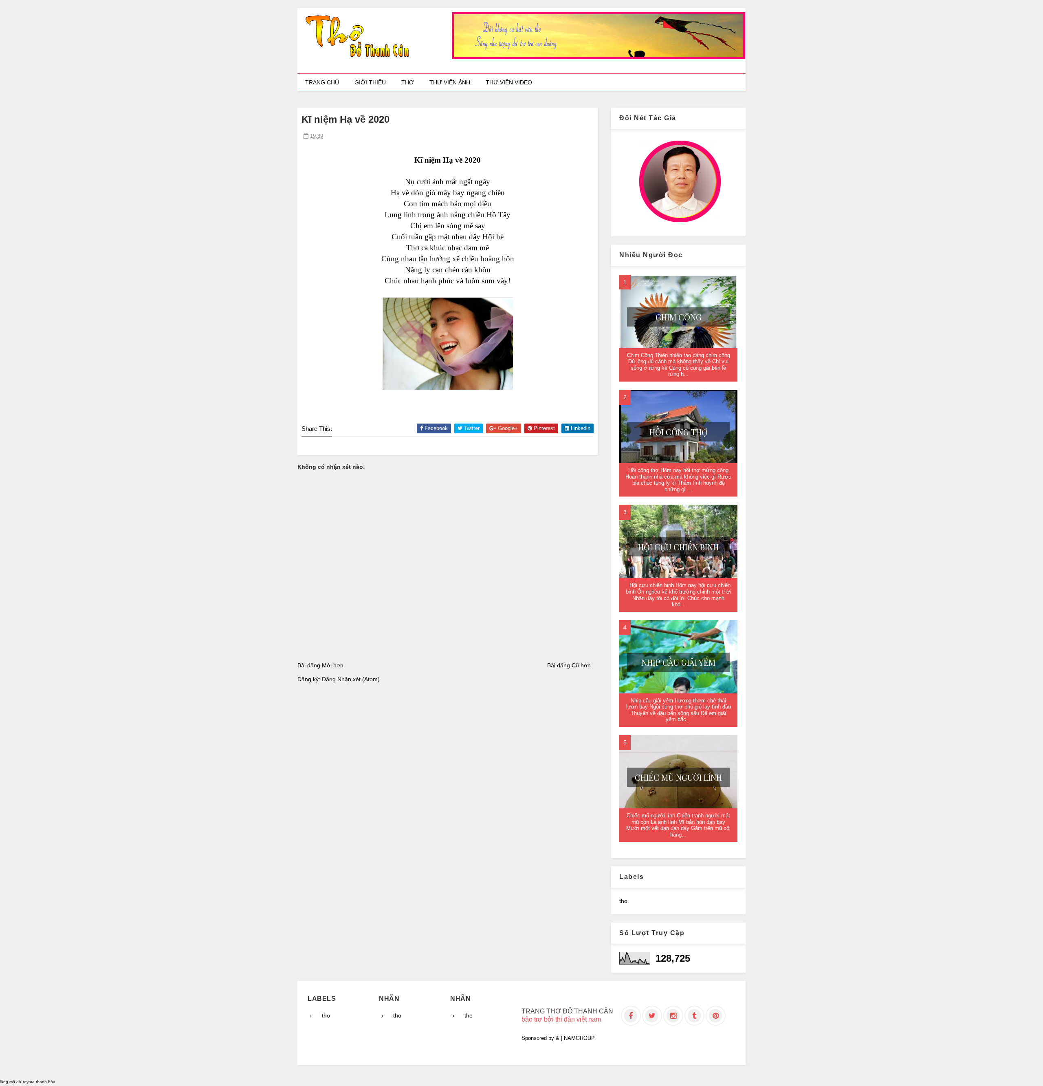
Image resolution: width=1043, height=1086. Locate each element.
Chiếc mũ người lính (678, 777)
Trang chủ (322, 82)
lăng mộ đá (10, 1081)
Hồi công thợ (678, 431)
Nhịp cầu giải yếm (678, 662)
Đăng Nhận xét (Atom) (351, 679)
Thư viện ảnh (449, 82)
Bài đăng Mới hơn (320, 665)
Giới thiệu (370, 82)
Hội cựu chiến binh (678, 546)
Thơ (407, 82)
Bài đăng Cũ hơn (569, 665)
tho (623, 901)
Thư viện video (509, 82)
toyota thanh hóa (39, 1081)
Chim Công (679, 316)
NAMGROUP (579, 1038)
